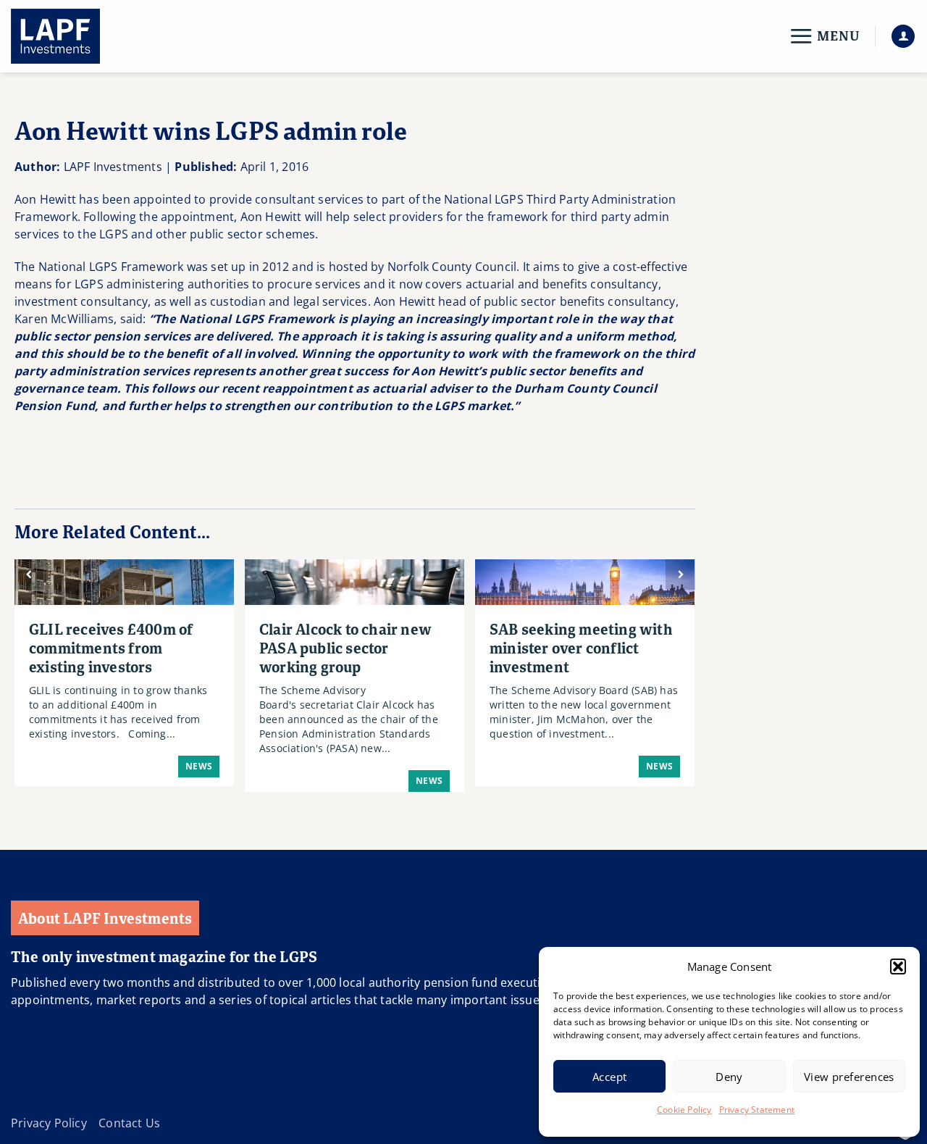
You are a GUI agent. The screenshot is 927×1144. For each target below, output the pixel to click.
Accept (609, 1076)
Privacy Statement (756, 1109)
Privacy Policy (49, 1123)
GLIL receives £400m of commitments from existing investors (111, 648)
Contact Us (129, 1123)
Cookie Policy (684, 1109)
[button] (898, 966)
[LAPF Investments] (83, 36)
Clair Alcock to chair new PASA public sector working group (345, 648)
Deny (729, 1076)
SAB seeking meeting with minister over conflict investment (581, 648)
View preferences (849, 1076)
